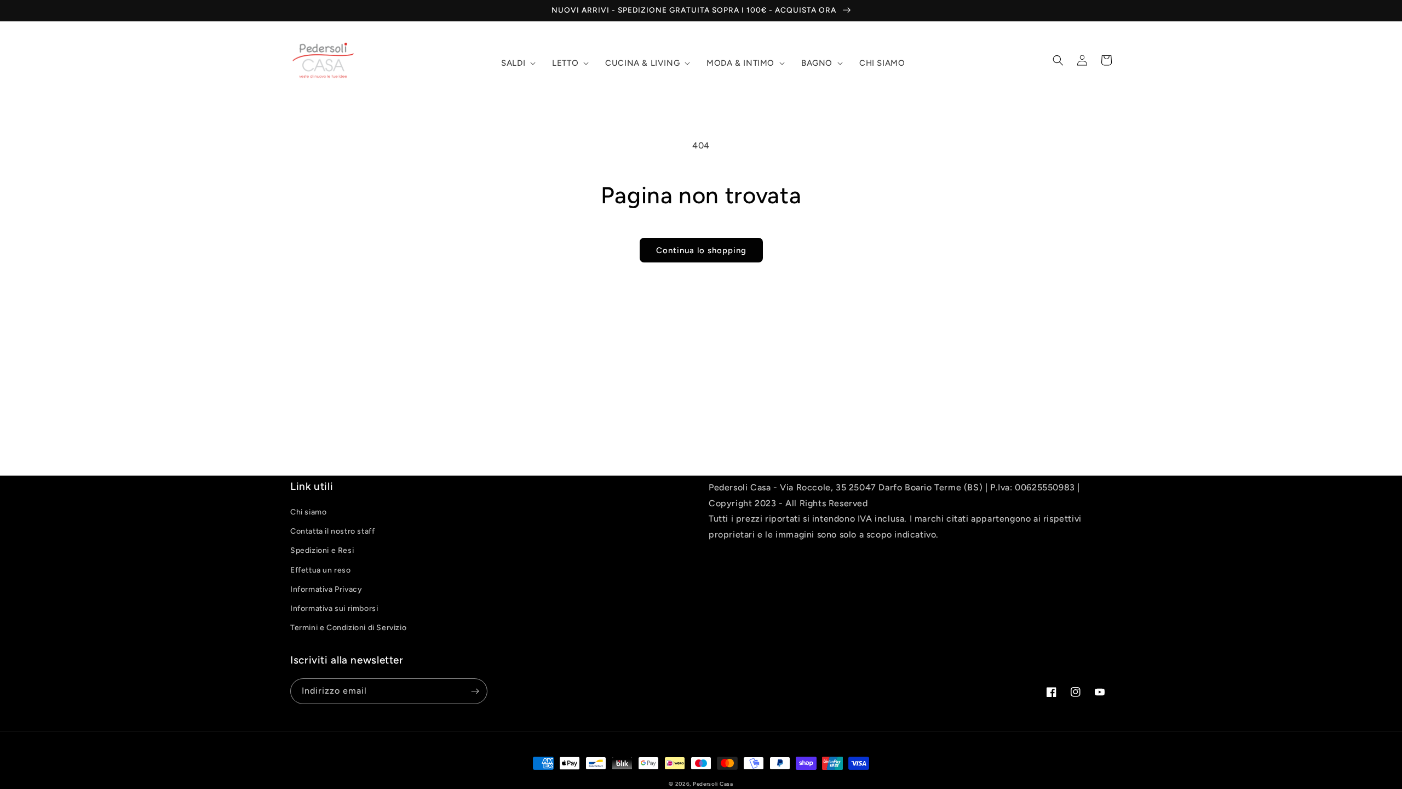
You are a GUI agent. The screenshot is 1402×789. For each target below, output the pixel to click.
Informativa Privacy (326, 589)
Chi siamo (308, 512)
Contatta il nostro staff (332, 531)
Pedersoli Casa (713, 783)
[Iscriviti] (475, 691)
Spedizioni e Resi (322, 550)
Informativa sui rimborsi (334, 608)
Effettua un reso (320, 570)
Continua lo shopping (701, 250)
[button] (517, 64)
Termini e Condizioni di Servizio (348, 627)
